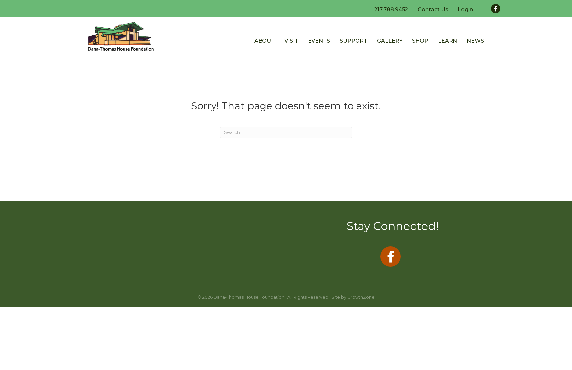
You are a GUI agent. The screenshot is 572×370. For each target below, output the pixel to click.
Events (319, 41)
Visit (291, 41)
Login (465, 9)
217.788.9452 (391, 9)
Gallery (390, 41)
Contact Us (433, 9)
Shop (420, 41)
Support (353, 41)
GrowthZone (361, 297)
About (264, 41)
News (475, 41)
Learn (447, 41)
